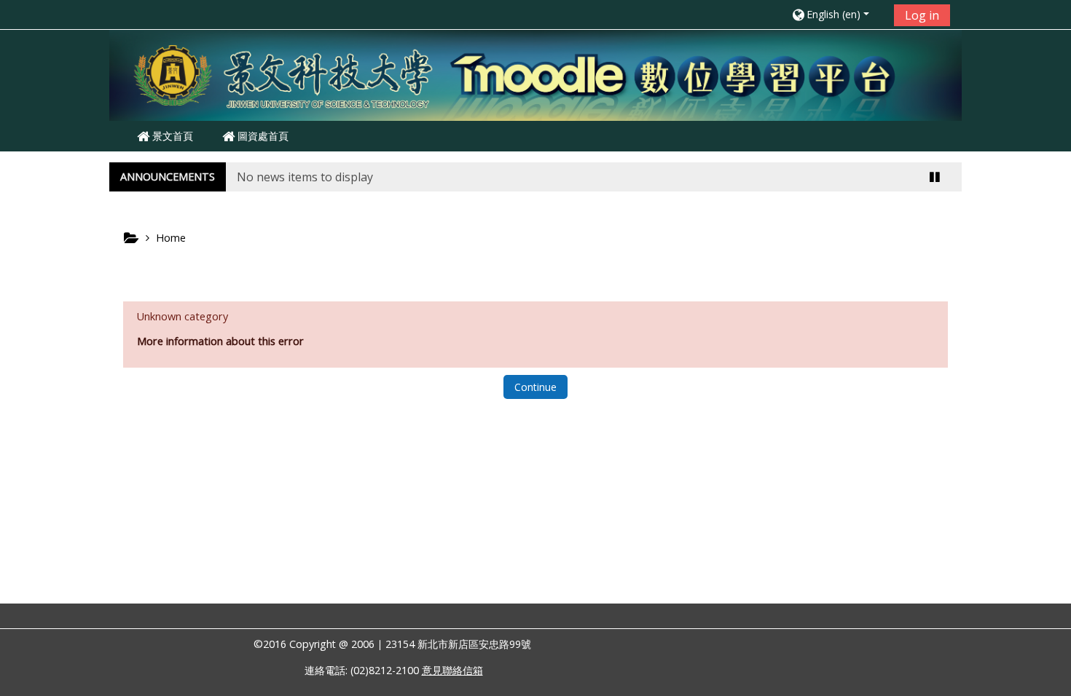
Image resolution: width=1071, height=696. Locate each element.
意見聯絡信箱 (452, 670)
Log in (922, 15)
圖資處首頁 (262, 136)
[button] (837, 14)
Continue (535, 387)
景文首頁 (171, 136)
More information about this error (220, 341)
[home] (535, 74)
